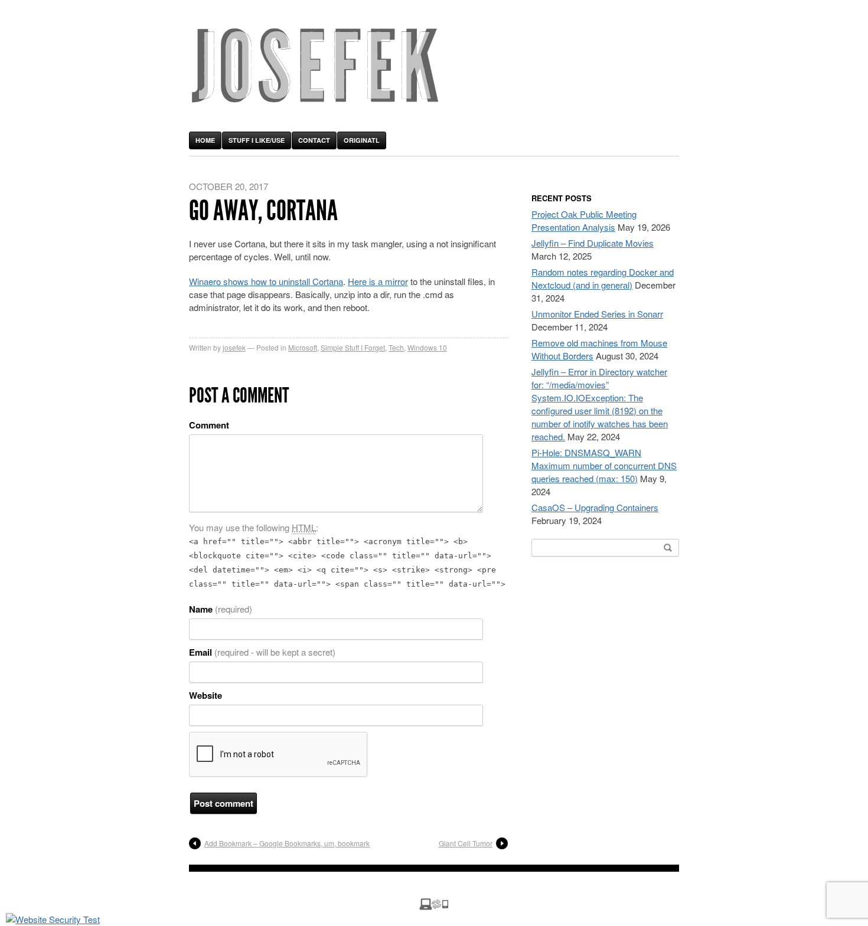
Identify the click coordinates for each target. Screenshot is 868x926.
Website (205, 695)
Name (220, 609)
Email (262, 652)
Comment (209, 424)
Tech (396, 347)
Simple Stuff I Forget (353, 347)
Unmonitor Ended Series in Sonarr (597, 313)
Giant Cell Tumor (465, 843)
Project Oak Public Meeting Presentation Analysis (584, 220)
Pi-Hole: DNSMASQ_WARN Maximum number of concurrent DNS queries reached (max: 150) (604, 465)
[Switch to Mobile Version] (434, 906)
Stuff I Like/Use (257, 140)
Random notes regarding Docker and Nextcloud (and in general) (602, 278)
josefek (234, 347)
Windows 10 (427, 347)
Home (205, 140)
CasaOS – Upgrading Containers (594, 507)
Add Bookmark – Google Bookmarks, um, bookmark (287, 843)
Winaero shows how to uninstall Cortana (266, 281)
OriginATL (362, 140)
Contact (314, 140)
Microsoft (302, 347)
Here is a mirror (378, 281)
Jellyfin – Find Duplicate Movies (592, 243)
